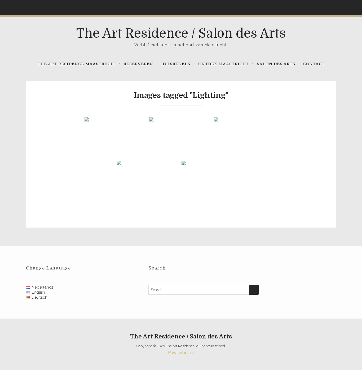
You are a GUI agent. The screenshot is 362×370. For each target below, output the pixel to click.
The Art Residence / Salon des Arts (181, 33)
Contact (314, 64)
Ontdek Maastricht (223, 64)
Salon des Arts (276, 64)
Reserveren (138, 64)
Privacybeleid (181, 352)
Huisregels (175, 64)
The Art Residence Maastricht (77, 64)
